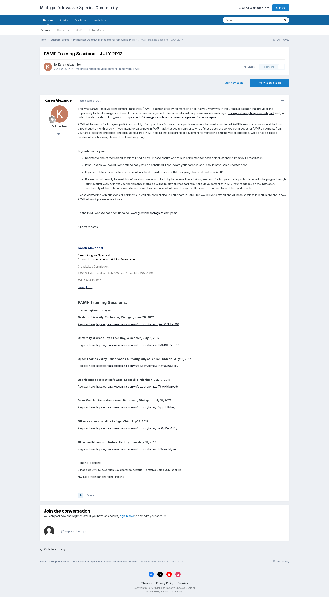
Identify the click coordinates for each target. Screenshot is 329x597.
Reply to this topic (269, 82)
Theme (146, 583)
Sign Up (280, 7)
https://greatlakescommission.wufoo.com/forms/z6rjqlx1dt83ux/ (135, 407)
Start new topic (233, 82)
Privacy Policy (165, 583)
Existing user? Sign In (252, 7)
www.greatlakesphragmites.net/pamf (251, 113)
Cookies (182, 583)
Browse (48, 20)
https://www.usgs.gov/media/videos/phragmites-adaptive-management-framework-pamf (162, 117)
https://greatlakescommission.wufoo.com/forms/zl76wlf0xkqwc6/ (137, 386)
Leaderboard (101, 20)
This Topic (270, 20)
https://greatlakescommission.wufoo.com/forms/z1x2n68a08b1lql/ (137, 365)
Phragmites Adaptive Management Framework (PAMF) (108, 68)
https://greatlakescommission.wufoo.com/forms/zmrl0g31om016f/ (136, 428)
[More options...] (282, 100)
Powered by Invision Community (164, 591)
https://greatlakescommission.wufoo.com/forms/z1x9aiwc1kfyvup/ (137, 449)
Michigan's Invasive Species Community (79, 7)
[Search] (285, 20)
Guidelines (63, 29)
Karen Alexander (69, 64)
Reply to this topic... (76, 531)
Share (250, 66)
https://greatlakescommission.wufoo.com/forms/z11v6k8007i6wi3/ (137, 345)
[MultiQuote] (80, 495)
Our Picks (80, 20)
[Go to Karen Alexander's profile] (48, 67)
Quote (90, 495)
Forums (45, 29)
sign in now (127, 516)
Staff (79, 29)
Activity (63, 20)
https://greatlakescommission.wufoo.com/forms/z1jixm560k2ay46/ (137, 324)
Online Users (96, 29)
